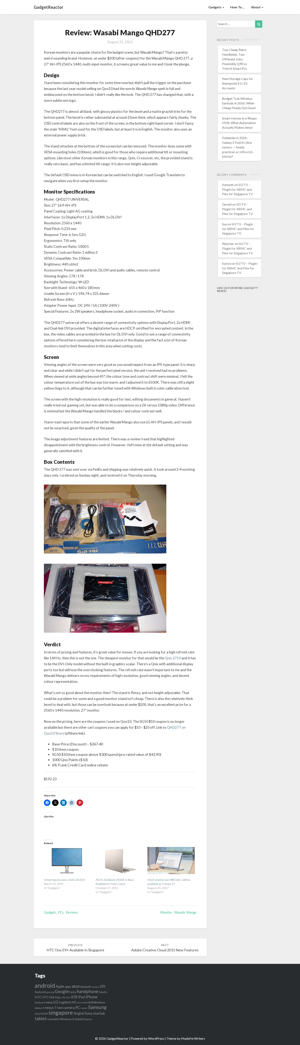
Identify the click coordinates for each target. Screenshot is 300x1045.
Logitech (65, 1002)
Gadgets (215, 7)
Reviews (72, 912)
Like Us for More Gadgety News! (237, 289)
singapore (61, 1012)
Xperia (88, 1019)
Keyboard (40, 1002)
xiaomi (79, 1019)
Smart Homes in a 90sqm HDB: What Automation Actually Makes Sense (239, 123)
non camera (66, 1007)
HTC (38, 997)
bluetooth (85, 986)
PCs (61, 912)
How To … (237, 7)
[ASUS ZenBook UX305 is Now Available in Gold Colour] (119, 860)
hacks (72, 992)
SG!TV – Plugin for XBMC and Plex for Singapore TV (237, 189)
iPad (81, 997)
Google (62, 991)
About (256, 7)
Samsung (97, 1007)
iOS (74, 996)
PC (77, 1007)
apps (68, 986)
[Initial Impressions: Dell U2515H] (67, 860)
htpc (58, 997)
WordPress (156, 1038)
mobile (92, 1002)
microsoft (82, 1002)
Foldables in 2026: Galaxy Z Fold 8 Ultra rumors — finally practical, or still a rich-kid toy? (238, 147)
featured (40, 992)
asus (76, 986)
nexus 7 (50, 1008)
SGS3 (37, 1013)
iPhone (91, 996)
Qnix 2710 (173, 658)
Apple (60, 986)
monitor (166, 912)
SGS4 (44, 1013)
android (45, 985)
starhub (99, 1013)
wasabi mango (185, 912)
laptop (49, 1002)
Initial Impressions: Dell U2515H (64, 879)
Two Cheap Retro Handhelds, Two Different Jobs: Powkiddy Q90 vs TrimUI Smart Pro (234, 59)
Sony (88, 1013)
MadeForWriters (193, 1038)
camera (95, 986)
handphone (87, 991)
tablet (41, 1018)
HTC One (48, 997)
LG (55, 1002)
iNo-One (66, 997)
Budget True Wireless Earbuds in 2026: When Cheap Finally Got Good (239, 103)
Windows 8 (67, 1019)
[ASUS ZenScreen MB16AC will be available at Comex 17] (171, 860)
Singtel (78, 1013)
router (84, 1008)
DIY (103, 986)
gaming (50, 992)
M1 (74, 1002)
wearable (53, 1019)
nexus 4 (39, 1008)
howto (103, 992)
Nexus (101, 1002)
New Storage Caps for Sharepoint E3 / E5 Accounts (237, 83)
